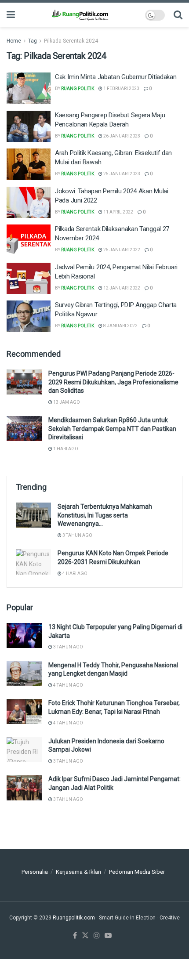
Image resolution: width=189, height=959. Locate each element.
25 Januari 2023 (121, 173)
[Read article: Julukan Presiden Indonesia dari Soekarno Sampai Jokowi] (24, 749)
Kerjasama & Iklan (78, 872)
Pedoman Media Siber (137, 872)
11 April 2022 (117, 212)
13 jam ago (66, 402)
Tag (32, 41)
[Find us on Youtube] (108, 936)
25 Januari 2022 (121, 249)
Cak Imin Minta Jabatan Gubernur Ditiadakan (115, 77)
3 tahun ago (77, 535)
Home (14, 41)
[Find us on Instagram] (97, 936)
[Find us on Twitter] (85, 936)
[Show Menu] (11, 15)
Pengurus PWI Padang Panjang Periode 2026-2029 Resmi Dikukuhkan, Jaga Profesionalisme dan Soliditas (113, 382)
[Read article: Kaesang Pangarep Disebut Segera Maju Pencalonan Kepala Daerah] (29, 126)
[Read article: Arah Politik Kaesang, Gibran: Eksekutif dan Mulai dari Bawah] (29, 164)
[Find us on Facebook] (75, 936)
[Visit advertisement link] (94, 844)
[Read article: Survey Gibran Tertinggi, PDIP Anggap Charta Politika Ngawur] (29, 316)
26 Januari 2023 (121, 136)
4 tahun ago (67, 685)
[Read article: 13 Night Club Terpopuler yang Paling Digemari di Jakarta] (24, 635)
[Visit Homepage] (80, 15)
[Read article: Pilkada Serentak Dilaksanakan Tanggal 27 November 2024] (29, 240)
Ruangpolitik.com (74, 918)
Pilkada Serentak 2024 (71, 41)
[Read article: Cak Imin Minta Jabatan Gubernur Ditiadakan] (29, 88)
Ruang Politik (77, 88)
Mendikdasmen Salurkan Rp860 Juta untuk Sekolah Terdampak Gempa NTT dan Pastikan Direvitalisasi (112, 428)
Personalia (35, 872)
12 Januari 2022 (121, 288)
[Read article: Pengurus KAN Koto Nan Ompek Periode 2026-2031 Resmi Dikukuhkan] (33, 561)
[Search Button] (178, 15)
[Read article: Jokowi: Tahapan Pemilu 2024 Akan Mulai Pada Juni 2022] (29, 202)
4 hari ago (74, 573)
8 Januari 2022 (120, 325)
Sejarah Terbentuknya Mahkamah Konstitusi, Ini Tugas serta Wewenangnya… (105, 515)
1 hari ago (65, 448)
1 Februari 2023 (120, 88)
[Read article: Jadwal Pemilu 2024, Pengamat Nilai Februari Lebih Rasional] (29, 278)
